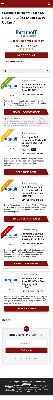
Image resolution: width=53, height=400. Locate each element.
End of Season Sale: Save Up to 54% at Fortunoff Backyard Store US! (32, 191)
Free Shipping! (26, 308)
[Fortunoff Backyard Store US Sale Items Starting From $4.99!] (11, 236)
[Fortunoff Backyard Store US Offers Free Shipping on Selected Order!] (11, 281)
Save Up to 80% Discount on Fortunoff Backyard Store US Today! (33, 141)
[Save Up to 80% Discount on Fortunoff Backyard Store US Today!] (11, 139)
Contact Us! (26, 384)
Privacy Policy (21, 390)
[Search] (48, 4)
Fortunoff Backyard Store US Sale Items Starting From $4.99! (33, 236)
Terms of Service (34, 390)
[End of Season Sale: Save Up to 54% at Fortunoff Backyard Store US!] (11, 189)
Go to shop (28, 55)
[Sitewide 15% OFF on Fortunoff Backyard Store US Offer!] (11, 87)
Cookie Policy (31, 392)
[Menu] (3, 4)
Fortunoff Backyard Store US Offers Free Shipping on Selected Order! (33, 282)
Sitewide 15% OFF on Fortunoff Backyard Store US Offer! (33, 87)
